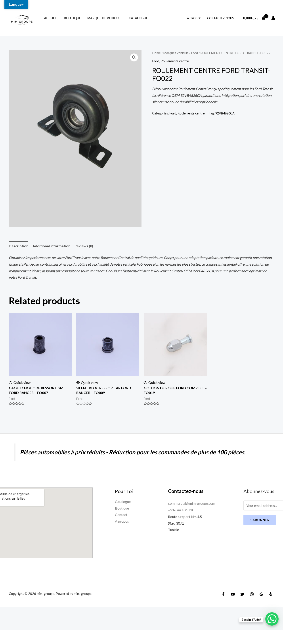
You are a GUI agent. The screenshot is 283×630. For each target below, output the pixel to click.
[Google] (261, 594)
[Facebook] (223, 594)
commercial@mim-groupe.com (191, 503)
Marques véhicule (176, 53)
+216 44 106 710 (181, 510)
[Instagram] (252, 594)
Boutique (72, 18)
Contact (121, 514)
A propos (194, 18)
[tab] (18, 246)
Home (156, 53)
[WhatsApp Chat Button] (272, 619)
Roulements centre (175, 61)
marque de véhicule (104, 18)
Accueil (50, 18)
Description (18, 246)
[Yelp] (271, 594)
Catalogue (138, 18)
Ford (194, 53)
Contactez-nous (220, 18)
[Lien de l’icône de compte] (273, 18)
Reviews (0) (84, 246)
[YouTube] (233, 594)
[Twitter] (242, 594)
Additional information (51, 246)
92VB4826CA (225, 113)
